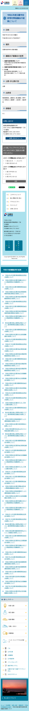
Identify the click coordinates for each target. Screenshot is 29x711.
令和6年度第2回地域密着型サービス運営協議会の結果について (15, 492)
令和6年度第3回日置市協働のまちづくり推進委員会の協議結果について (15, 509)
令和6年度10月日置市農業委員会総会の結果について (15, 441)
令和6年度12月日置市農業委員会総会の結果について (15, 482)
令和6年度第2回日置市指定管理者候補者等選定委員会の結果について (15, 312)
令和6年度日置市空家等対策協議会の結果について (15, 577)
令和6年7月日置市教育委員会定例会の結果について (15, 345)
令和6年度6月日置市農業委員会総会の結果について (15, 330)
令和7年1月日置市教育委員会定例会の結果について (15, 520)
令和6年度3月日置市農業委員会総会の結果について (15, 572)
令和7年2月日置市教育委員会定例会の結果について (14, 557)
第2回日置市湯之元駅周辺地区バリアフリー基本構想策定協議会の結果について (15, 414)
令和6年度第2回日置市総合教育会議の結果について (15, 446)
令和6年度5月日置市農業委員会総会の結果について (15, 307)
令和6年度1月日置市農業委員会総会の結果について (15, 536)
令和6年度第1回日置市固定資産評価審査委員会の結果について (15, 297)
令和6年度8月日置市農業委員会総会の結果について (15, 384)
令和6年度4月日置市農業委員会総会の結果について (15, 287)
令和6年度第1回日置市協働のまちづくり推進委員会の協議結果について (15, 282)
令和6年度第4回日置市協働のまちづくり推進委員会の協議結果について (15, 461)
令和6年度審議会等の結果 (12, 270)
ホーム (2, 705)
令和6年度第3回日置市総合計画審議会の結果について (15, 582)
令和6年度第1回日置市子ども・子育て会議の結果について (15, 403)
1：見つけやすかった (11, 171)
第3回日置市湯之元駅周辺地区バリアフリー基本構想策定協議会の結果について (15, 435)
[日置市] (5, 2)
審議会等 (21, 705)
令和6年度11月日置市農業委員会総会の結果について (15, 477)
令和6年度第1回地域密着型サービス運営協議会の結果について (15, 420)
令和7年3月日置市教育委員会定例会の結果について (15, 587)
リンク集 (9, 244)
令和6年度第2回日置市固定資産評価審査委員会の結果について (15, 354)
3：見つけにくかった (11, 176)
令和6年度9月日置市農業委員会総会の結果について (15, 408)
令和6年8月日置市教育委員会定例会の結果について (15, 393)
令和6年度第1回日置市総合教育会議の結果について (15, 350)
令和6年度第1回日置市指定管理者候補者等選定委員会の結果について (15, 292)
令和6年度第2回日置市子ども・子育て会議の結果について (15, 467)
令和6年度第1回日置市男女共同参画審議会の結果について (15, 592)
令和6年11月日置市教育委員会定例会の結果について (15, 472)
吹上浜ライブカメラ (10, 698)
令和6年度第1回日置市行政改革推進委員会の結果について (15, 389)
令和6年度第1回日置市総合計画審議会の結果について (15, 374)
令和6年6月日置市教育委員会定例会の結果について (15, 340)
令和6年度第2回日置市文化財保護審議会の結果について (15, 496)
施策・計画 (14, 705)
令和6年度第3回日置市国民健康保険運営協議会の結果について (15, 562)
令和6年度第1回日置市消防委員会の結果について (15, 425)
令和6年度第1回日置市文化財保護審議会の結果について (15, 335)
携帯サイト (18, 245)
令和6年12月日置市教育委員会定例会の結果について (15, 515)
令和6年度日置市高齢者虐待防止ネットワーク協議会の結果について (15, 531)
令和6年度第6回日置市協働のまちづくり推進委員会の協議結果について (15, 547)
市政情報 (8, 705)
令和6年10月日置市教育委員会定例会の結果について (15, 451)
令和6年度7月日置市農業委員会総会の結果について (15, 359)
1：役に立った (9, 161)
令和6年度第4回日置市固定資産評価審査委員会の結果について (15, 369)
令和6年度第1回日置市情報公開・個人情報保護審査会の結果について (15, 487)
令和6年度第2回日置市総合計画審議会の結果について (15, 456)
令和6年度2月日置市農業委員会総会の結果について (15, 553)
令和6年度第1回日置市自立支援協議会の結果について (15, 379)
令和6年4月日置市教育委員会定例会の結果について (15, 276)
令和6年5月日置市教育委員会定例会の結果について (15, 302)
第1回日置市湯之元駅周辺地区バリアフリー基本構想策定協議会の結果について (15, 324)
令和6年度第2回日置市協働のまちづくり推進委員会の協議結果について (15, 318)
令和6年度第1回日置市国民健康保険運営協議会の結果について (15, 567)
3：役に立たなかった (11, 163)
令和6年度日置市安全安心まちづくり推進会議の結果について (15, 429)
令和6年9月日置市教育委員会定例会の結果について (15, 398)
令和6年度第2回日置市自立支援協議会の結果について (15, 541)
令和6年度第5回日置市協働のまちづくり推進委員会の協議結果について (15, 502)
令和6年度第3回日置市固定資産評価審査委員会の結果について (15, 364)
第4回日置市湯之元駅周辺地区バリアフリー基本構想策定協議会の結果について (15, 525)
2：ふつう (19, 161)
